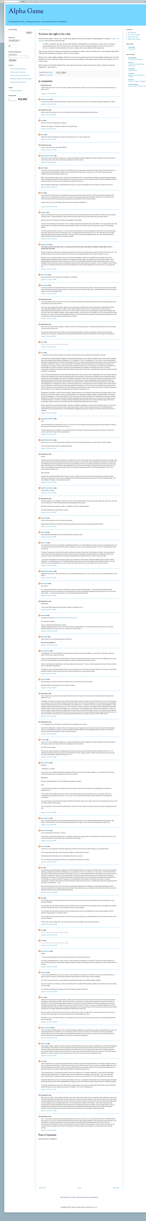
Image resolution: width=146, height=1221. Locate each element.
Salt (42, 120)
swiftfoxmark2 (45, 99)
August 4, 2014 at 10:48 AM (49, 991)
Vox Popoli (131, 47)
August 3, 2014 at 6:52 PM (48, 565)
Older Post (116, 1188)
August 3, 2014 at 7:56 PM (48, 609)
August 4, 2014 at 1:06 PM (48, 1055)
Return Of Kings (133, 84)
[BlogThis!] (59, 72)
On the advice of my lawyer (18, 72)
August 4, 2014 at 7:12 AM (48, 757)
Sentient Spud (45, 244)
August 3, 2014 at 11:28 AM (49, 238)
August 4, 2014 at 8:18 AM (48, 840)
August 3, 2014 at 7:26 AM (48, 139)
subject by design (46, 1027)
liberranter (44, 637)
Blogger (95, 1207)
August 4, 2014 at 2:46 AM (48, 688)
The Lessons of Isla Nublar (135, 59)
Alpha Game (26, 11)
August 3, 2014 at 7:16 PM (48, 578)
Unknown (43, 518)
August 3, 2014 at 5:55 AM (48, 115)
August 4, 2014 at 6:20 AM (48, 716)
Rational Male (132, 58)
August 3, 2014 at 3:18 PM (48, 413)
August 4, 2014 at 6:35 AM (48, 734)
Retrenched (44, 274)
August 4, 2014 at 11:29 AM (49, 1038)
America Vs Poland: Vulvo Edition (136, 81)
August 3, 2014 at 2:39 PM (48, 336)
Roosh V (130, 62)
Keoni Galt (131, 69)
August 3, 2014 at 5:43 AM (48, 104)
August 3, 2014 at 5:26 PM (48, 537)
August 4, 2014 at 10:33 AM (49, 924)
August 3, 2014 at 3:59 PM (48, 482)
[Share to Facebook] (63, 72)
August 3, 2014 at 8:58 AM (48, 162)
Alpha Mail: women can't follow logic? (21, 79)
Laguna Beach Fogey (47, 155)
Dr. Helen (131, 73)
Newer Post (42, 1188)
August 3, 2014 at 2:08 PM (48, 279)
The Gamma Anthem (16, 90)
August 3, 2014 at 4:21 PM (48, 512)
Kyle (42, 193)
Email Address (13, 54)
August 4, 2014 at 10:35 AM (49, 945)
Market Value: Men (133, 37)
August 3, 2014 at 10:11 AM (49, 187)
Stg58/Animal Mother (47, 419)
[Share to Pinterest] (65, 72)
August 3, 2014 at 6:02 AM (48, 129)
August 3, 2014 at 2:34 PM (48, 318)
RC (42, 867)
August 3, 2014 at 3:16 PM (48, 347)
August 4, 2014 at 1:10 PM (48, 1089)
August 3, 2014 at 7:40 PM (48, 595)
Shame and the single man (18, 82)
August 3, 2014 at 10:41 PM (49, 631)
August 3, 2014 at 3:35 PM (48, 434)
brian (42, 134)
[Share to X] (61, 72)
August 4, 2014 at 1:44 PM (48, 1110)
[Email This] (57, 72)
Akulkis (43, 739)
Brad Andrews (45, 651)
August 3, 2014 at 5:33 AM (48, 93)
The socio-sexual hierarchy (18, 69)
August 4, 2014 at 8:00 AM (48, 825)
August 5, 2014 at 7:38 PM (48, 1130)
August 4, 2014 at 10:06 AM (49, 892)
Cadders (43, 212)
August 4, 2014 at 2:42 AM (48, 673)
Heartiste (131, 79)
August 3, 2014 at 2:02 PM (48, 269)
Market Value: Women (134, 39)
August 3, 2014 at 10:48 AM (49, 206)
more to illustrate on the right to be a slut (65, 618)
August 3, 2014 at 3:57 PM (48, 448)
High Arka (44, 542)
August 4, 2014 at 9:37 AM (48, 862)
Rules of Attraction (48, 75)
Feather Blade (45, 830)
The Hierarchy (132, 32)
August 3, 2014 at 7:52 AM (48, 150)
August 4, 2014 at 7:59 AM (48, 812)
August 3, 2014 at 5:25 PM (48, 526)
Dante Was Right (132, 70)
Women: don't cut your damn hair (19, 75)
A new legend (131, 49)
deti (42, 898)
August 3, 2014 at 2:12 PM (48, 293)
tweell (42, 168)
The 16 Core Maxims (134, 34)
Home (79, 1188)
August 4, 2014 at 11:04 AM (49, 1022)
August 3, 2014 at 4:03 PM (48, 493)
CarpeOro (44, 1043)
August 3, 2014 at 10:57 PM (49, 645)
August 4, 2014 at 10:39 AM (49, 967)
